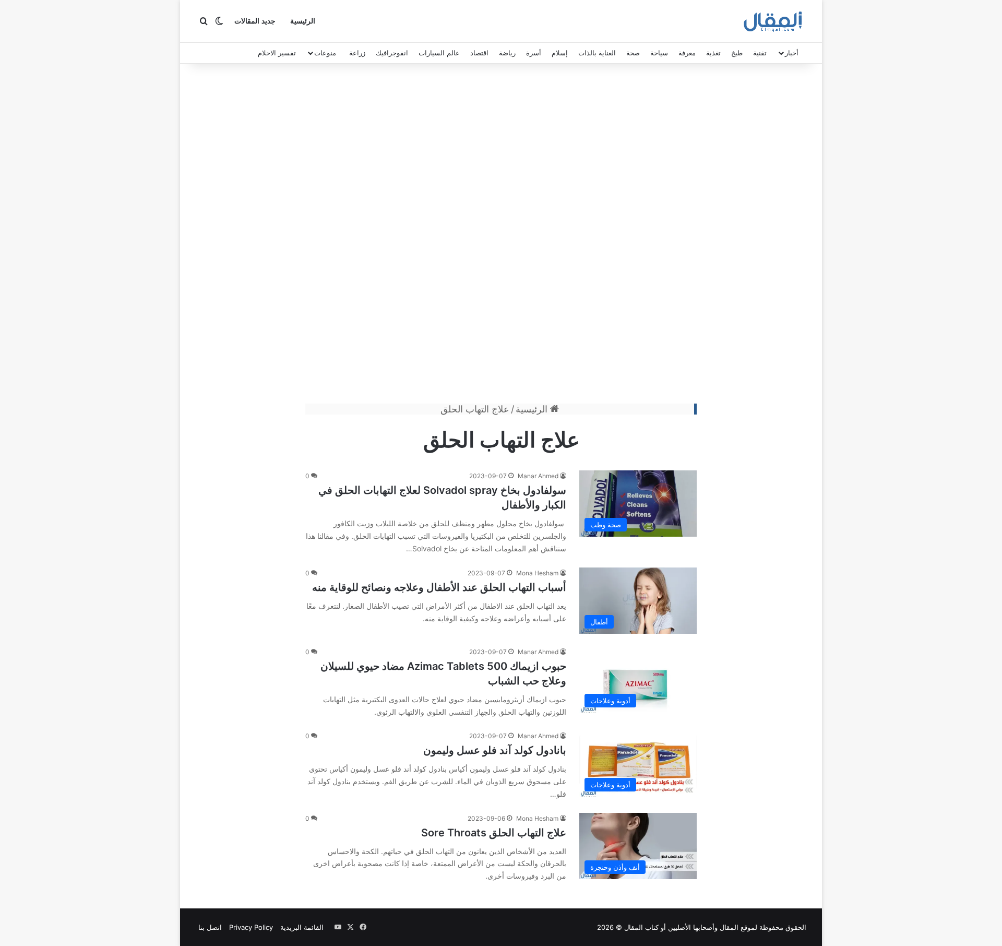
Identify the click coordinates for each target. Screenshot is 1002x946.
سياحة (659, 53)
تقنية (760, 53)
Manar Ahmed (538, 476)
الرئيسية (302, 21)
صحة (633, 53)
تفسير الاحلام (277, 53)
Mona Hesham (537, 573)
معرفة (687, 53)
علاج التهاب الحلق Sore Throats (493, 832)
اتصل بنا (210, 927)
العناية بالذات (597, 53)
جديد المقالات (255, 21)
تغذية (713, 53)
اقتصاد (479, 53)
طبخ (737, 53)
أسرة (533, 53)
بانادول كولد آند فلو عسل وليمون (494, 750)
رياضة (507, 53)
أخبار (791, 53)
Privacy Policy (251, 927)
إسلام (560, 53)
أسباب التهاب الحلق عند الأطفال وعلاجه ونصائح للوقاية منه (439, 587)
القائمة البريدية (302, 927)
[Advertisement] (501, 236)
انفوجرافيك (392, 53)
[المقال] (773, 21)
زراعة (357, 53)
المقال (729, 927)
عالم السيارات (439, 53)
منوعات (325, 53)
